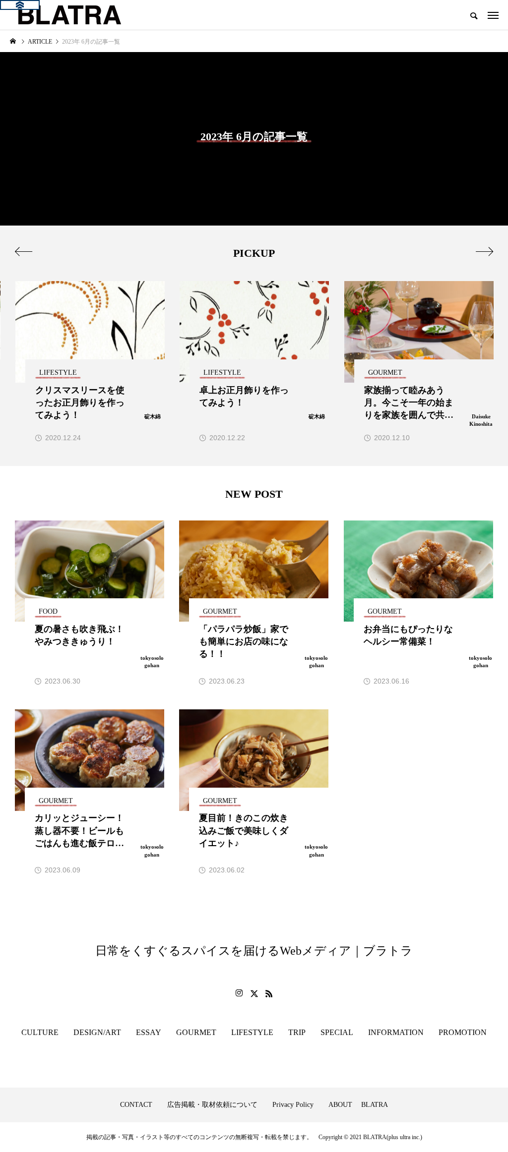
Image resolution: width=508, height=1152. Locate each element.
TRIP (297, 1032)
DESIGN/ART (97, 1032)
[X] (254, 993)
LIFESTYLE (252, 1032)
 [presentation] (23, 251)
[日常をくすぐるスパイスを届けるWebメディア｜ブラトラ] (69, 15)
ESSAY (148, 1032)
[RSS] (269, 993)
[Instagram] (239, 993)
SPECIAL (336, 1032)
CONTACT (136, 1104)
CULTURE (40, 1032)
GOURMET (196, 1032)
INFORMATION (396, 1032)
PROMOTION (463, 1032)
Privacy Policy (293, 1104)
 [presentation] (484, 251)
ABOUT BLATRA (358, 1104)
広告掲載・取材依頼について (212, 1104)
